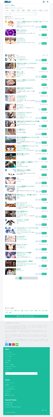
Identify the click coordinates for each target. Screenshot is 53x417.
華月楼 (19, 269)
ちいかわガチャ (21, 236)
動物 (36, 310)
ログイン (7, 370)
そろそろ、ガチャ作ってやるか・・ (27, 316)
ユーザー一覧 (8, 368)
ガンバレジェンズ (22, 203)
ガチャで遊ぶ (10, 5)
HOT (7, 10)
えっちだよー (20, 38)
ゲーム (7, 310)
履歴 (29, 10)
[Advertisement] (26, 49)
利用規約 (7, 384)
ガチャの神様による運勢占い (25, 162)
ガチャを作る (8, 356)
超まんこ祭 (20, 72)
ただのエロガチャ (22, 96)
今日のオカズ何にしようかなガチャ (27, 63)
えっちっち (20, 104)
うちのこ (26, 310)
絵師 (22, 310)
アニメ (11, 310)
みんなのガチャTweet (10, 366)
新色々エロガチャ (22, 30)
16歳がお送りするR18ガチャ (25, 88)
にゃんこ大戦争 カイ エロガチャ (26, 80)
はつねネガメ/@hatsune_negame (13, 406)
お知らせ (7, 393)
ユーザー (35, 10)
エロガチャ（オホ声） (23, 220)
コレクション (8, 358)
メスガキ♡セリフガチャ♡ (24, 112)
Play (45, 26)
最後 (36, 278)
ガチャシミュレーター (10, 354)
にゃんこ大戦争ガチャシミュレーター (28, 146)
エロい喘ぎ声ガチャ (22, 211)
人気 (18, 10)
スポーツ (32, 310)
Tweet (40, 10)
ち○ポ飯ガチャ (21, 129)
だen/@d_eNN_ (9, 404)
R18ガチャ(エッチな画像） (24, 252)
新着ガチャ (7, 362)
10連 (40, 26)
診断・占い (17, 310)
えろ (18, 178)
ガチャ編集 (7, 360)
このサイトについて (9, 382)
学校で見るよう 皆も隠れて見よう (27, 195)
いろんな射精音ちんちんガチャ (26, 186)
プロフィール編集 (9, 364)
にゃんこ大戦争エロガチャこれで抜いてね (29, 21)
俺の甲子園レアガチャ (23, 154)
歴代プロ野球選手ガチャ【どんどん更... (28, 137)
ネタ (40, 310)
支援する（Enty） (11, 395)
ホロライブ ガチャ (22, 244)
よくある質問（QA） (10, 389)
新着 (13, 10)
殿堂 (23, 10)
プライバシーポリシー (10, 386)
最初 (17, 278)
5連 (36, 26)
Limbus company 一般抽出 (25, 261)
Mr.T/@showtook (9, 402)
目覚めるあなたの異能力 (24, 170)
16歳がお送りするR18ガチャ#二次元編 (28, 121)
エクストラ (47, 10)
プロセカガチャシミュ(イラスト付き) (27, 228)
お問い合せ (7, 391)
